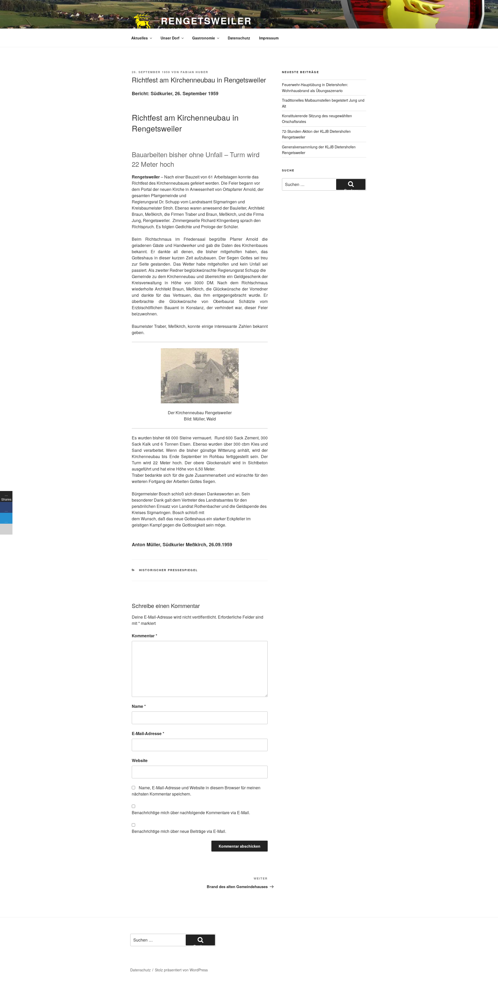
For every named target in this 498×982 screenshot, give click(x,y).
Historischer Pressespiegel (168, 570)
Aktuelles (139, 37)
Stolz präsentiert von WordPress (181, 969)
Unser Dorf (170, 37)
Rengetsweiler (206, 20)
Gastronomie (203, 37)
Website (140, 760)
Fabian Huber (194, 72)
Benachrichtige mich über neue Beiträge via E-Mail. (179, 831)
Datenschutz (239, 37)
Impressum (269, 37)
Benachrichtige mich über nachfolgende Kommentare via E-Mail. (191, 812)
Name (139, 706)
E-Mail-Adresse (148, 733)
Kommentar (144, 636)
